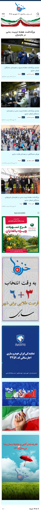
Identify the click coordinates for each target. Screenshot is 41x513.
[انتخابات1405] (20, 406)
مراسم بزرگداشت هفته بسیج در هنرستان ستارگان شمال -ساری (21, 69)
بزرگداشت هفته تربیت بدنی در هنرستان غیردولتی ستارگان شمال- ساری (22, 198)
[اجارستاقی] (20, 352)
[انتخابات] (20, 289)
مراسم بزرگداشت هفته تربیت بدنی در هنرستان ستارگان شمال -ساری (23, 112)
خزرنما (31, 509)
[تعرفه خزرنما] (20, 467)
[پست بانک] (20, 234)
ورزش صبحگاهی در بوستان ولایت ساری (25, 154)
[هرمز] (20, 22)
